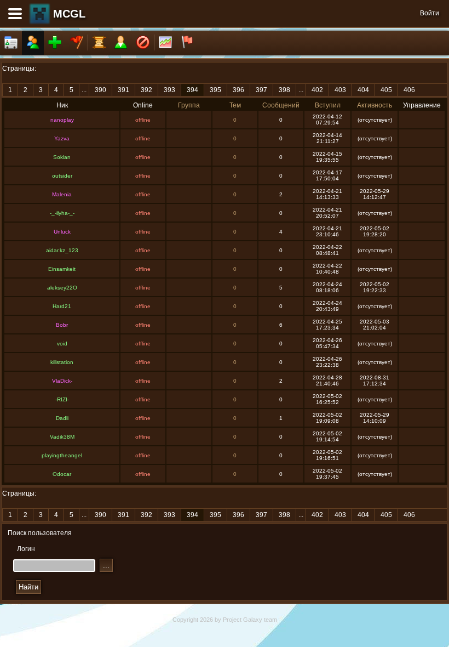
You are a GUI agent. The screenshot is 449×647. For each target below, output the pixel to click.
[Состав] (33, 43)
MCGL (69, 14)
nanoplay (62, 120)
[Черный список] (143, 43)
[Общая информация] (11, 43)
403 (340, 90)
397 (261, 90)
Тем (235, 105)
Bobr (62, 325)
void (62, 343)
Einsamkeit (62, 269)
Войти (429, 13)
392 (146, 90)
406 (409, 90)
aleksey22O (62, 288)
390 (100, 90)
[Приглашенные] (55, 43)
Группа (189, 105)
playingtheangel (62, 455)
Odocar (62, 474)
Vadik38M (62, 437)
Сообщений (281, 105)
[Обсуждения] (99, 43)
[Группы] (77, 43)
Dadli (62, 418)
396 (238, 90)
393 (169, 90)
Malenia (62, 194)
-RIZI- (62, 399)
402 (317, 90)
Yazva (62, 138)
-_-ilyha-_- (62, 213)
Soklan (62, 157)
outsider (62, 176)
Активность (374, 105)
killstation (61, 362)
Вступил (328, 105)
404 (363, 90)
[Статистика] (165, 43)
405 (386, 90)
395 (215, 90)
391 (123, 90)
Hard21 (62, 306)
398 (284, 90)
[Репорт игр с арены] (187, 43)
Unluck (62, 232)
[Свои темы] (121, 43)
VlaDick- (62, 381)
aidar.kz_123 (62, 250)
